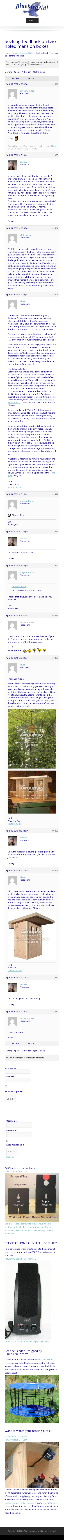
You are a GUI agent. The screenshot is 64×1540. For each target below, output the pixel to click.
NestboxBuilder (15, 487)
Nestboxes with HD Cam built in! (19, 1503)
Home (7, 53)
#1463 (55, 830)
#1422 (55, 531)
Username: (10, 1068)
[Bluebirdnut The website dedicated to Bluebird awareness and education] (32, 8)
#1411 (55, 494)
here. (35, 364)
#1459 (55, 615)
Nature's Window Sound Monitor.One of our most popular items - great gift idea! (27, 1300)
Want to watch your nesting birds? (28, 1431)
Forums (15, 53)
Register (10, 1156)
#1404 (55, 228)
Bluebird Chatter (27, 53)
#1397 (55, 84)
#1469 (55, 870)
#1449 (55, 565)
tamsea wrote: (19, 586)
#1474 (55, 977)
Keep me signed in (14, 1091)
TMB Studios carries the (16, 1436)
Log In (10, 1099)
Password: (10, 1076)
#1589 (55, 1011)
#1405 (55, 294)
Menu (32, 20)
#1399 (55, 155)
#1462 (55, 657)
